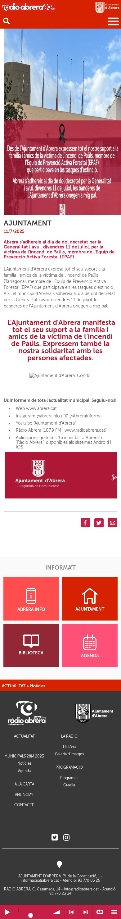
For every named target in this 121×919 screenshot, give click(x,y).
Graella (69, 785)
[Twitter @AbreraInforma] (55, 838)
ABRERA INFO (31, 609)
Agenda (24, 771)
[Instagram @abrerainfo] (66, 838)
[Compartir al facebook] (85, 522)
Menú (114, 912)
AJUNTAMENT (89, 609)
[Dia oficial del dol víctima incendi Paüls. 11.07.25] (62, 121)
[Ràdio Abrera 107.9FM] (29, 6)
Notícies (37, 686)
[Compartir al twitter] (99, 522)
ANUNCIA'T (24, 795)
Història (69, 747)
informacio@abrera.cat (40, 880)
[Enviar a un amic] (112, 522)
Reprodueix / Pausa (7, 912)
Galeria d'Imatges (69, 754)
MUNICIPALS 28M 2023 (24, 756)
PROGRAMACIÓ (69, 768)
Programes (69, 778)
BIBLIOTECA (31, 653)
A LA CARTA (24, 784)
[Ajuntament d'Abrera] (107, 7)
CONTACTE (24, 805)
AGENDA (90, 655)
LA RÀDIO (69, 737)
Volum (57, 912)
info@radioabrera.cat (81, 889)
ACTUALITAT (13, 686)
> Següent (86, 912)
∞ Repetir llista (100, 912)
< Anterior (71, 912)
